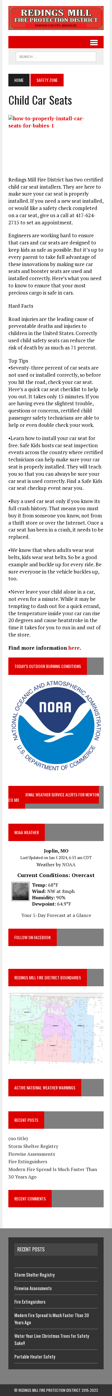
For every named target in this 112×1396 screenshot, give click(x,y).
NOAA (69, 864)
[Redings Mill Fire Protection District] (56, 18)
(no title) (18, 1138)
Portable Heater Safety (34, 1356)
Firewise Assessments (31, 1154)
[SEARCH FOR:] (56, 55)
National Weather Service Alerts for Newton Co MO (53, 797)
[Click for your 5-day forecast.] (19, 897)
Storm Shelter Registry (33, 1146)
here (74, 647)
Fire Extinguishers (27, 1161)
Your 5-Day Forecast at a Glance (56, 915)
